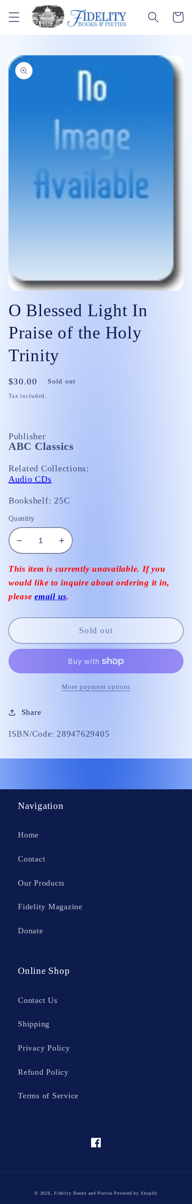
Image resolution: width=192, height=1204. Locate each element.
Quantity (21, 519)
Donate (30, 930)
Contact (31, 858)
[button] (14, 17)
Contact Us (38, 1000)
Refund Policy (43, 1072)
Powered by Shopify (136, 1193)
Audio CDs (30, 479)
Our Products (41, 882)
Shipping (34, 1023)
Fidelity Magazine (50, 906)
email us (50, 596)
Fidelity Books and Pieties (83, 1193)
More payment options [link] (96, 686)
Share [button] (31, 712)
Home (28, 834)
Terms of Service (48, 1095)
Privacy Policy (44, 1047)
